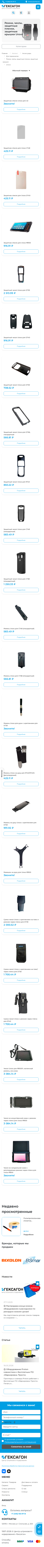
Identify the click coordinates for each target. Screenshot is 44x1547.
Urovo (8, 65)
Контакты (6, 1494)
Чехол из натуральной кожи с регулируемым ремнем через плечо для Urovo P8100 (20, 1170)
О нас (24, 1488)
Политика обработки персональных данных (18, 1465)
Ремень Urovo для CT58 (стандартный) (19, 676)
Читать (21, 1327)
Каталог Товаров (9, 1482)
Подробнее (21, 109)
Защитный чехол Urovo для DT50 (17, 385)
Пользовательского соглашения (20, 1441)
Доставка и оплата (30, 1482)
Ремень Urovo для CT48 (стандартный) (19, 628)
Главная (5, 53)
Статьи (6, 1339)
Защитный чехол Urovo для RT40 (17, 482)
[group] (21, 1226)
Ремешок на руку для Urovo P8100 (17, 872)
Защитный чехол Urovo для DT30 (17, 290)
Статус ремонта (8, 1488)
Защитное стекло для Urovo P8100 (17, 243)
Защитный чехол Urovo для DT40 (17, 337)
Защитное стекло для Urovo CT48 (17, 148)
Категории (21, 46)
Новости (7, 1275)
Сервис (5, 1485)
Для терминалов (12, 56)
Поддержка (27, 1485)
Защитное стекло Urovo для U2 (16, 101)
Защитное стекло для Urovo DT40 (17, 195)
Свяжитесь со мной (21, 1446)
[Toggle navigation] (38, 7)
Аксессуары (26, 53)
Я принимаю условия (20, 1440)
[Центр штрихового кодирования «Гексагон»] (11, 7)
